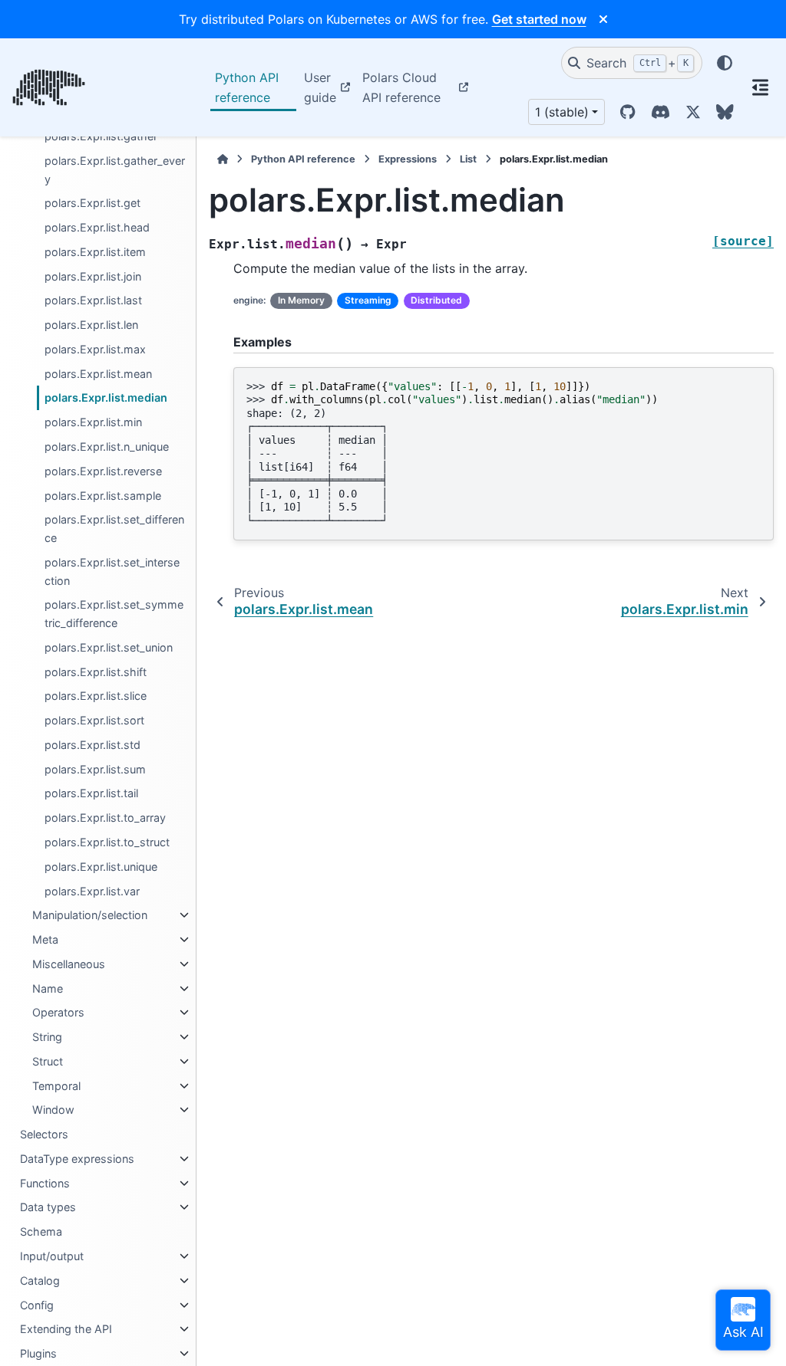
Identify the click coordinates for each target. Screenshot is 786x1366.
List (468, 159)
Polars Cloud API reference (401, 87)
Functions (45, 1183)
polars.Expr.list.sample (103, 495)
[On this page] (760, 87)
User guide (320, 87)
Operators (58, 1012)
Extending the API (66, 1328)
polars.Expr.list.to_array (105, 817)
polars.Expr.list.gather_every (115, 170)
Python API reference (247, 87)
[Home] (222, 159)
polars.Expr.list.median (106, 397)
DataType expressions (77, 1158)
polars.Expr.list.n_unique (107, 446)
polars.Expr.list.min (93, 422)
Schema (41, 1231)
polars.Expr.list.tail (91, 793)
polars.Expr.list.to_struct (107, 842)
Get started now (539, 19)
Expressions (407, 159)
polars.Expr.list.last (93, 300)
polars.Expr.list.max (95, 349)
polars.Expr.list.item (95, 251)
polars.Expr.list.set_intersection (112, 571)
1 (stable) (562, 112)
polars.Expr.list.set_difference (114, 528)
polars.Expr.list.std (92, 744)
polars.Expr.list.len (91, 324)
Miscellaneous (68, 963)
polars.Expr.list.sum (95, 769)
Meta (45, 939)
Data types (48, 1206)
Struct (47, 1061)
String (47, 1036)
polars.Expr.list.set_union (109, 647)
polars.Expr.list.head (97, 227)
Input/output (52, 1256)
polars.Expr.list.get (92, 202)
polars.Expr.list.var (92, 891)
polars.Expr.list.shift (96, 671)
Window (53, 1109)
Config (37, 1305)
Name (47, 988)
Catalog (40, 1280)
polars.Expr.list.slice (96, 695)
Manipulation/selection (89, 914)
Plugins (38, 1353)
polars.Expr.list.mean (98, 373)
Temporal (56, 1085)
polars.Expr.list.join (93, 276)
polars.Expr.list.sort (94, 720)
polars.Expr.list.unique (101, 866)
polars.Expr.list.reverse (103, 471)
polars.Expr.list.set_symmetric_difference (114, 613)
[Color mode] (724, 63)
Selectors (44, 1134)
